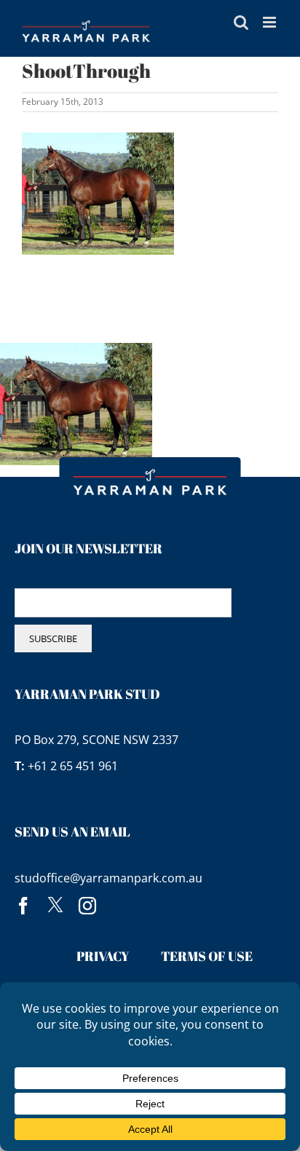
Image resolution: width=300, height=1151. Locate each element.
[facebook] (23, 905)
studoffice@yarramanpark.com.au (108, 878)
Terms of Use (207, 956)
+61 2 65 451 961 (73, 766)
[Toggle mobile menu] (270, 22)
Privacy (103, 956)
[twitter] (55, 905)
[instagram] (87, 905)
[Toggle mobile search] (241, 22)
